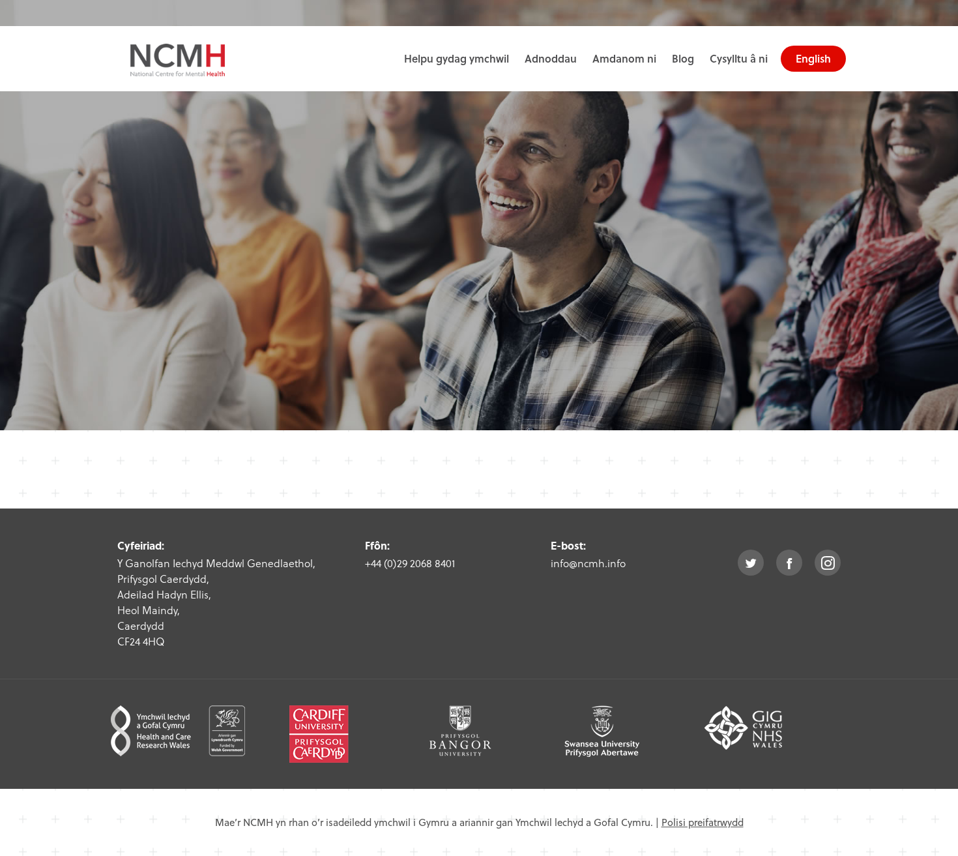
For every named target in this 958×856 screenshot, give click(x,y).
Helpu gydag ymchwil (456, 58)
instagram (828, 563)
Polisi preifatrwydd (702, 822)
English (813, 58)
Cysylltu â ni (739, 58)
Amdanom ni (624, 58)
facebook (789, 563)
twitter (751, 563)
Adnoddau (551, 58)
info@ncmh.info (588, 562)
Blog (683, 58)
